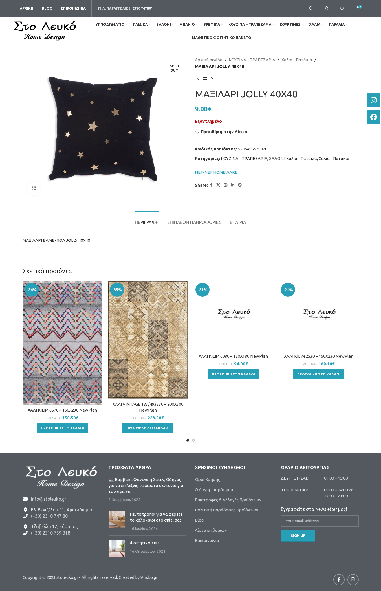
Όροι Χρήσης (207, 479)
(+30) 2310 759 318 (50, 532)
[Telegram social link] (239, 185)
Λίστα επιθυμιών (211, 530)
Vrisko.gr (149, 577)
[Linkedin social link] (232, 185)
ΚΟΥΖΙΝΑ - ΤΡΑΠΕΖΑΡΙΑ (252, 59)
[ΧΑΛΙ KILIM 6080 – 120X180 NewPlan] (233, 315)
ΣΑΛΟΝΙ (277, 158)
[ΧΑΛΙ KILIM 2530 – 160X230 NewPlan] (319, 315)
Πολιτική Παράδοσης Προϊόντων (226, 509)
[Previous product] (198, 79)
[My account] (326, 8)
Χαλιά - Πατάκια (296, 59)
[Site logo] (45, 30)
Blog (199, 520)
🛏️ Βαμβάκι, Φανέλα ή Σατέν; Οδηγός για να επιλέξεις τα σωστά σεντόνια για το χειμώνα (146, 485)
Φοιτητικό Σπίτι (145, 543)
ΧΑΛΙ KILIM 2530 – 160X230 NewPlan (318, 356)
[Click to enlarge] (34, 188)
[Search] (311, 8)
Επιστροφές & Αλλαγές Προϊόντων (228, 499)
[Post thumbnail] (117, 521)
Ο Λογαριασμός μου (214, 489)
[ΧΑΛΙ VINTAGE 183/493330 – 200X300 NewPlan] (148, 339)
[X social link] (218, 185)
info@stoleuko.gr (48, 499)
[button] (62, 428)
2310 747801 (142, 8)
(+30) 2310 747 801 (50, 516)
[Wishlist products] (342, 8)
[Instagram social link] (353, 579)
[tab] (147, 219)
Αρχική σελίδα (209, 59)
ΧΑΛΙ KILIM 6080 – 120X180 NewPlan (233, 356)
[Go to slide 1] (187, 440)
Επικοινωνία (207, 540)
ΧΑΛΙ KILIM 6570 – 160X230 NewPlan (62, 410)
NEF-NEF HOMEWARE (216, 172)
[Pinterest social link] (225, 185)
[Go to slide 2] (193, 440)
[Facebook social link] (211, 185)
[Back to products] (205, 79)
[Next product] (211, 79)
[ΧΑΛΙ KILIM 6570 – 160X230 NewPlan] (62, 343)
